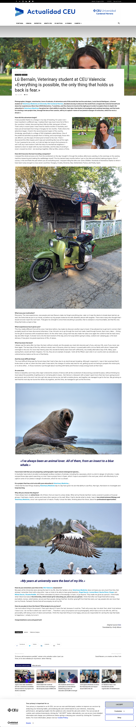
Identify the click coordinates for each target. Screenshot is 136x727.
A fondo (68, 23)
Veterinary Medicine (31, 108)
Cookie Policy (63, 717)
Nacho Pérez (104, 592)
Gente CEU (48, 23)
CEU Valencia (48, 588)
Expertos (37, 23)
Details (28, 723)
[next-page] (19, 694)
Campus (77, 23)
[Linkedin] (26, 1)
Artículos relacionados (23, 665)
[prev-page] (16, 694)
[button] (118, 23)
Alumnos (17, 682)
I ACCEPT (119, 704)
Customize (118, 711)
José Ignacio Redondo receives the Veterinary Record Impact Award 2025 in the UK (89, 686)
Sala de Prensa (117, 1)
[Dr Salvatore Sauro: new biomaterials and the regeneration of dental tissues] (111, 676)
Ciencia (28, 23)
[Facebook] (16, 1)
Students (25, 74)
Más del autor (36, 665)
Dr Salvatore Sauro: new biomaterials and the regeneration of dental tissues (111, 686)
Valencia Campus (35, 632)
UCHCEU (109, 1)
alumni (26, 632)
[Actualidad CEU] (68, 12)
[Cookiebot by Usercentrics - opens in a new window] (13, 723)
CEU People (18, 74)
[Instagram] (22, 1)
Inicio (16, 72)
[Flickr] (19, 1)
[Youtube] (32, 1)
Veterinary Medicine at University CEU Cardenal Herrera (43, 104)
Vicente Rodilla (30, 594)
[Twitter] (29, 1)
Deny (119, 717)
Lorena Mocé (94, 592)
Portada (19, 23)
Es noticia (59, 23)
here (119, 625)
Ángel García (83, 592)
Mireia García (19, 594)
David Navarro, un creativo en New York (108, 656)
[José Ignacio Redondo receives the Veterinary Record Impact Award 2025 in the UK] (89, 676)
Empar (111, 592)
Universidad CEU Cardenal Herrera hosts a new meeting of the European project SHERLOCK (46, 686)
